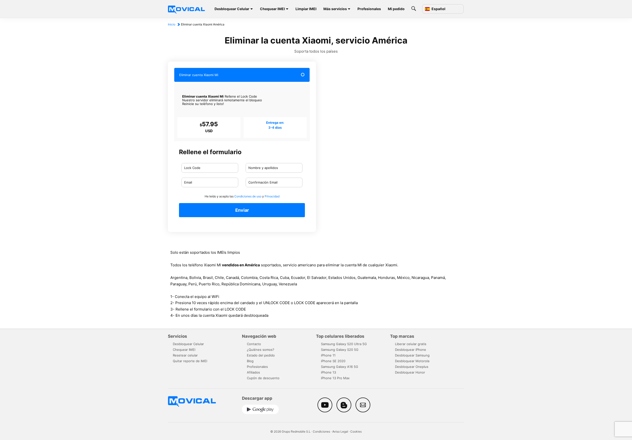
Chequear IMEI (272, 9)
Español (438, 9)
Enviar (242, 210)
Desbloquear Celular (232, 9)
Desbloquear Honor (410, 372)
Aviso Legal (340, 431)
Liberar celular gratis (410, 344)
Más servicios (335, 9)
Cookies (356, 431)
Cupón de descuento (263, 378)
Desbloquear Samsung (412, 355)
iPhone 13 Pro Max (335, 378)
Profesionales (369, 9)
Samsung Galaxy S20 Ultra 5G (344, 344)
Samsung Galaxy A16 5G (339, 367)
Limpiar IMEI (306, 9)
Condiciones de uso (247, 196)
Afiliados (253, 372)
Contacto (254, 344)
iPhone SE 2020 (333, 361)
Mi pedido (396, 9)
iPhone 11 (328, 355)
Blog (250, 361)
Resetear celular (185, 355)
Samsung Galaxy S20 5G (339, 350)
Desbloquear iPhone (410, 350)
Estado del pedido (261, 355)
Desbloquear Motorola (412, 361)
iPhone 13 (328, 372)
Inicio (171, 24)
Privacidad (272, 196)
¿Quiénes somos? (260, 350)
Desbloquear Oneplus (411, 367)
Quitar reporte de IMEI (190, 361)
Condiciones (321, 431)
